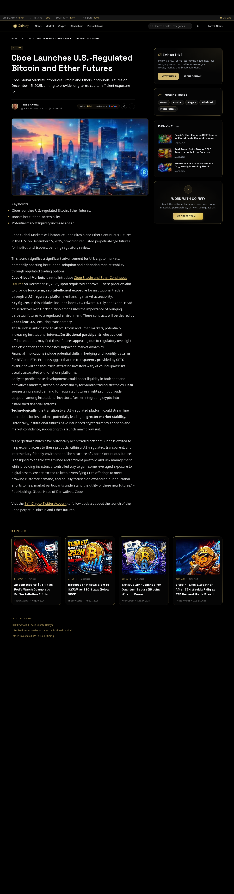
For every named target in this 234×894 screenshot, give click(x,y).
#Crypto (192, 102)
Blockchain (76, 26)
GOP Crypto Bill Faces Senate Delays (32, 625)
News (38, 26)
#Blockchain (208, 102)
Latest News (215, 26)
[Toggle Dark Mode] (198, 26)
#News (163, 102)
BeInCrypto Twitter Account (45, 503)
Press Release (95, 26)
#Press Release (168, 108)
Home (14, 38)
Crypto (62, 26)
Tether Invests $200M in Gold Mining (32, 636)
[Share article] (124, 106)
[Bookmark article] (132, 106)
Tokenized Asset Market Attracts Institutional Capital (41, 630)
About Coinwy (192, 76)
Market (50, 26)
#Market (177, 102)
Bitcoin (26, 38)
